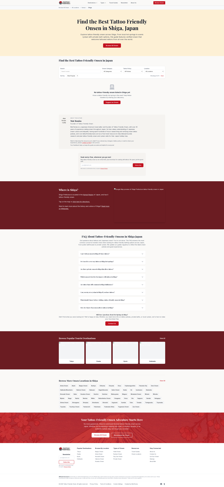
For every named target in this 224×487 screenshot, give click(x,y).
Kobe (75, 394)
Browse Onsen (159, 3)
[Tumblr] (164, 484)
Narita (77, 398)
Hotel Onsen (117, 451)
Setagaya (157, 398)
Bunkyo (93, 385)
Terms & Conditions (105, 484)
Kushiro (96, 394)
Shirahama (95, 402)
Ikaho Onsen (115, 390)
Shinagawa (75, 402)
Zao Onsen (136, 406)
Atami (73, 385)
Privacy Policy (104, 168)
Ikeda (125, 390)
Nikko (93, 398)
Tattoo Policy (127, 68)
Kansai (83, 7)
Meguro (124, 394)
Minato (147, 394)
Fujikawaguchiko (130, 385)
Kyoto (78, 456)
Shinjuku (85, 402)
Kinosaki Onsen (65, 394)
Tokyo (79, 451)
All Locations (75, 7)
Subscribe (138, 165)
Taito (131, 402)
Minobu (155, 394)
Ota (132, 398)
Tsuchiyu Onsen (74, 406)
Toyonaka (160, 402)
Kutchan (104, 394)
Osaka (79, 454)
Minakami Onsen (136, 394)
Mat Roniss (75, 121)
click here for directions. (81, 202)
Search (62, 68)
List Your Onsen (154, 456)
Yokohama (97, 406)
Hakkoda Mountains (66, 390)
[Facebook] (161, 484)
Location (146, 68)
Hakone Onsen (80, 390)
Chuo (119, 385)
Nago (69, 398)
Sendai (148, 398)
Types (102, 3)
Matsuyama (114, 394)
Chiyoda (111, 385)
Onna (125, 398)
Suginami (114, 402)
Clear (162, 76)
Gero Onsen (154, 385)
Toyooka (63, 406)
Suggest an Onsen (112, 102)
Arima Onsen (64, 385)
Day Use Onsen (117, 456)
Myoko (62, 398)
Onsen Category (107, 68)
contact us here (86, 142)
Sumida (123, 402)
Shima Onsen (64, 402)
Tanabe (139, 402)
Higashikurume (103, 390)
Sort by (62, 76)
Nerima (85, 398)
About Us (133, 3)
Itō (131, 390)
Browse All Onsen (64, 7)
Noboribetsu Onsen (105, 398)
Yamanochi (86, 406)
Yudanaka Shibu (109, 406)
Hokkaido (80, 459)
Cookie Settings (118, 484)
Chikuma (102, 385)
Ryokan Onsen (117, 454)
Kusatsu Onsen (85, 394)
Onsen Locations (136, 454)
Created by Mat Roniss (131, 484)
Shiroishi (105, 402)
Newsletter (124, 3)
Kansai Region (88, 195)
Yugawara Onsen (123, 406)
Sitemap (152, 459)
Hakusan (92, 390)
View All (162, 338)
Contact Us (112, 323)
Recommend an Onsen (121, 435)
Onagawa (117, 398)
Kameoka (149, 390)
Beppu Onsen (83, 385)
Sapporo (140, 398)
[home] (65, 3)
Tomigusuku (149, 402)
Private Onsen (117, 459)
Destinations (92, 3)
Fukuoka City (143, 385)
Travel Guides (113, 3)
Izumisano (139, 390)
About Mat (153, 461)
